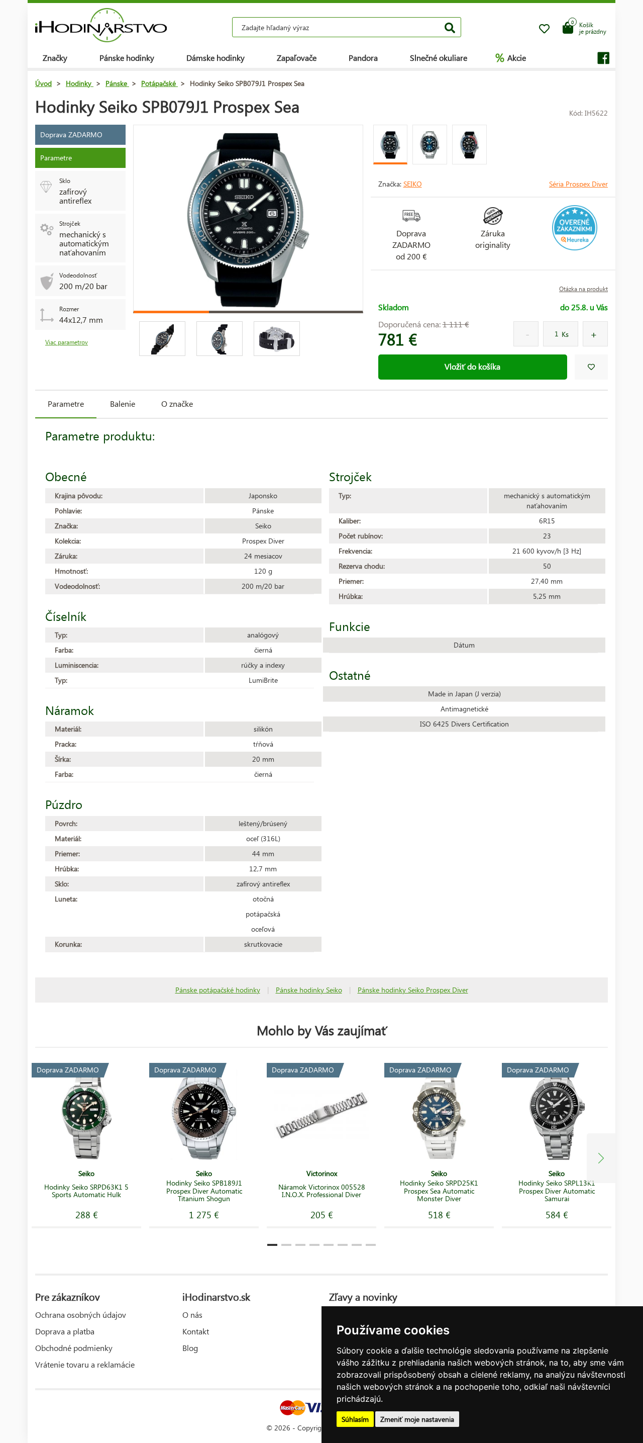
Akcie (510, 57)
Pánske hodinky (126, 57)
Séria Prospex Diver (578, 184)
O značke (177, 403)
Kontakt (195, 1331)
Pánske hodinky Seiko (309, 990)
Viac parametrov (66, 342)
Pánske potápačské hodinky (217, 990)
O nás (192, 1314)
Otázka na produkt (583, 289)
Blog (190, 1347)
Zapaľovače (296, 57)
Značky (55, 57)
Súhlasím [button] (355, 1419)
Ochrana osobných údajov (80, 1314)
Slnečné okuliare (438, 57)
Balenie (122, 403)
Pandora (363, 57)
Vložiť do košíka (472, 366)
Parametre (66, 403)
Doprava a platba (64, 1331)
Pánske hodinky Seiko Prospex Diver (413, 990)
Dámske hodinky (215, 57)
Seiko (412, 184)
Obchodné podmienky (74, 1347)
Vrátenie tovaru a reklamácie (85, 1364)
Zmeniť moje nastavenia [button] (417, 1419)
